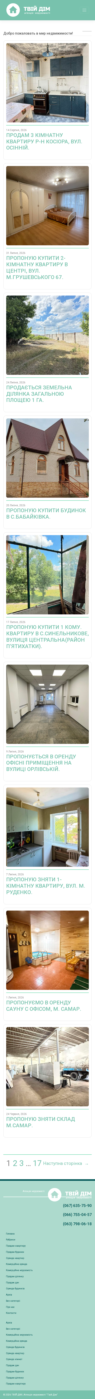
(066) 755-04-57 (77, 1214)
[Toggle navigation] (84, 10)
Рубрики (10, 1239)
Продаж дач (12, 1282)
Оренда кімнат (14, 1359)
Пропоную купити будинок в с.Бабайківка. (46, 513)
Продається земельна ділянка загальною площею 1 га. (39, 393)
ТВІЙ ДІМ (16, 1394)
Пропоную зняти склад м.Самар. (40, 1122)
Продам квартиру (16, 1245)
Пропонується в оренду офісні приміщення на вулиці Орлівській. (41, 763)
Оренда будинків (15, 1288)
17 (37, 1163)
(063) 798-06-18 (77, 1224)
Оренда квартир (15, 1258)
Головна (10, 1233)
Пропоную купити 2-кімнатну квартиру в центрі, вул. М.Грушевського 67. (37, 267)
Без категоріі (13, 1300)
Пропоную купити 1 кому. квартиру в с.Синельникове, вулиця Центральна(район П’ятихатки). (47, 636)
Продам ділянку (15, 1276)
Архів (9, 1294)
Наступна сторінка (66, 1163)
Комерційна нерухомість (19, 1270)
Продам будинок (15, 1252)
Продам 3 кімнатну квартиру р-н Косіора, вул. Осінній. (44, 141)
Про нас (10, 1307)
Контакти (11, 1313)
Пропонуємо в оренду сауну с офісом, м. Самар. (43, 1006)
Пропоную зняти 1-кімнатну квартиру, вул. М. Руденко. (45, 885)
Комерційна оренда (16, 1264)
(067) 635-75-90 (77, 1205)
